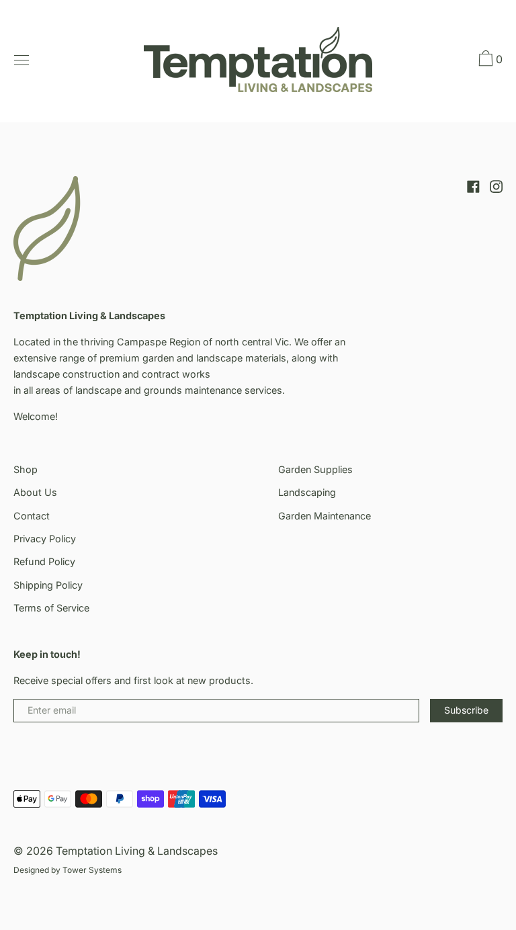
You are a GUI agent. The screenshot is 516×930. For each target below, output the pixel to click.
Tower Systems (92, 870)
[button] (489, 60)
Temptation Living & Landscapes (137, 850)
